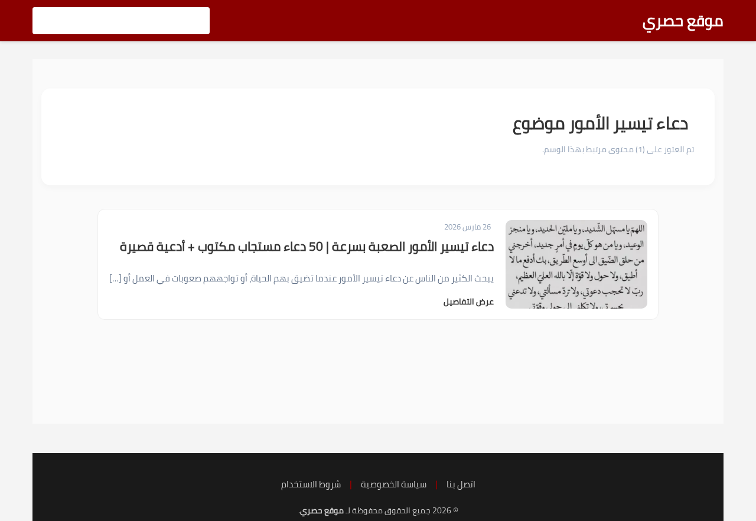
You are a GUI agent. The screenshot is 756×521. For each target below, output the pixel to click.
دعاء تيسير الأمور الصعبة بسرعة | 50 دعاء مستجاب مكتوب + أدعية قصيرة (307, 246)
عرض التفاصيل (469, 301)
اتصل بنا (461, 484)
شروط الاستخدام (311, 484)
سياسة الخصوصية (393, 484)
